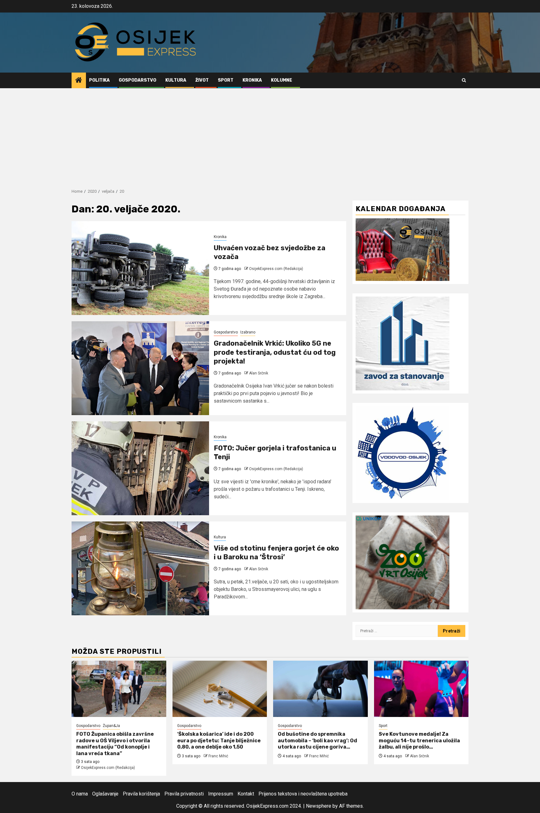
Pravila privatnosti (184, 794)
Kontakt (246, 794)
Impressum (220, 794)
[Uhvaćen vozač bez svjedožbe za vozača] (140, 268)
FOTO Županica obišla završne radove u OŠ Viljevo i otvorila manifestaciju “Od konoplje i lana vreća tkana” (115, 743)
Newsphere (318, 806)
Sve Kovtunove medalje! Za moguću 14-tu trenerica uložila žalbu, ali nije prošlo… (419, 740)
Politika (99, 80)
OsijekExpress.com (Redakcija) (276, 269)
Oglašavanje (105, 794)
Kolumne (281, 80)
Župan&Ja (111, 726)
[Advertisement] (270, 135)
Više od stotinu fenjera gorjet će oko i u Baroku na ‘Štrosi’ (276, 552)
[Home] (78, 80)
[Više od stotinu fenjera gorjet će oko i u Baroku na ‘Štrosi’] (140, 568)
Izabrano (247, 332)
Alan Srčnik (258, 373)
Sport (225, 80)
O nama (80, 794)
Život (202, 80)
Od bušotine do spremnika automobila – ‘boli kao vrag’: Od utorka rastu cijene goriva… (317, 740)
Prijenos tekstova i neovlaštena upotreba (303, 794)
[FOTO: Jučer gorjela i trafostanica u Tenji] (140, 468)
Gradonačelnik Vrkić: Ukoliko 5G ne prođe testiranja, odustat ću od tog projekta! (275, 352)
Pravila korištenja (141, 794)
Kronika (252, 80)
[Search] (464, 80)
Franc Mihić (218, 756)
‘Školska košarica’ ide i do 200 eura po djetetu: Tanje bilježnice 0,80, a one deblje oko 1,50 (219, 740)
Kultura (175, 80)
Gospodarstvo (137, 80)
